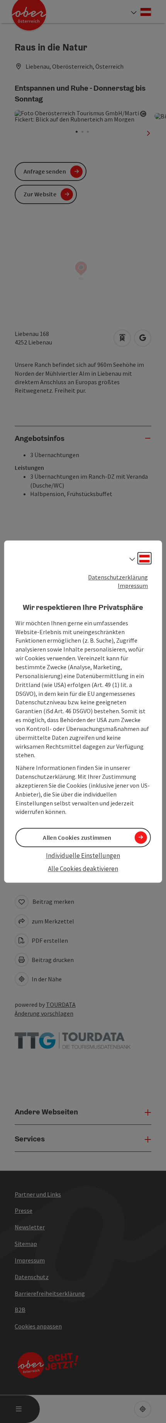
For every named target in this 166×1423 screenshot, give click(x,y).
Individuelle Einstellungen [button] (83, 855)
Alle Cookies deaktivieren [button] (83, 868)
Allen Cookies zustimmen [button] (77, 837)
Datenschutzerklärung (118, 577)
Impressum (133, 586)
